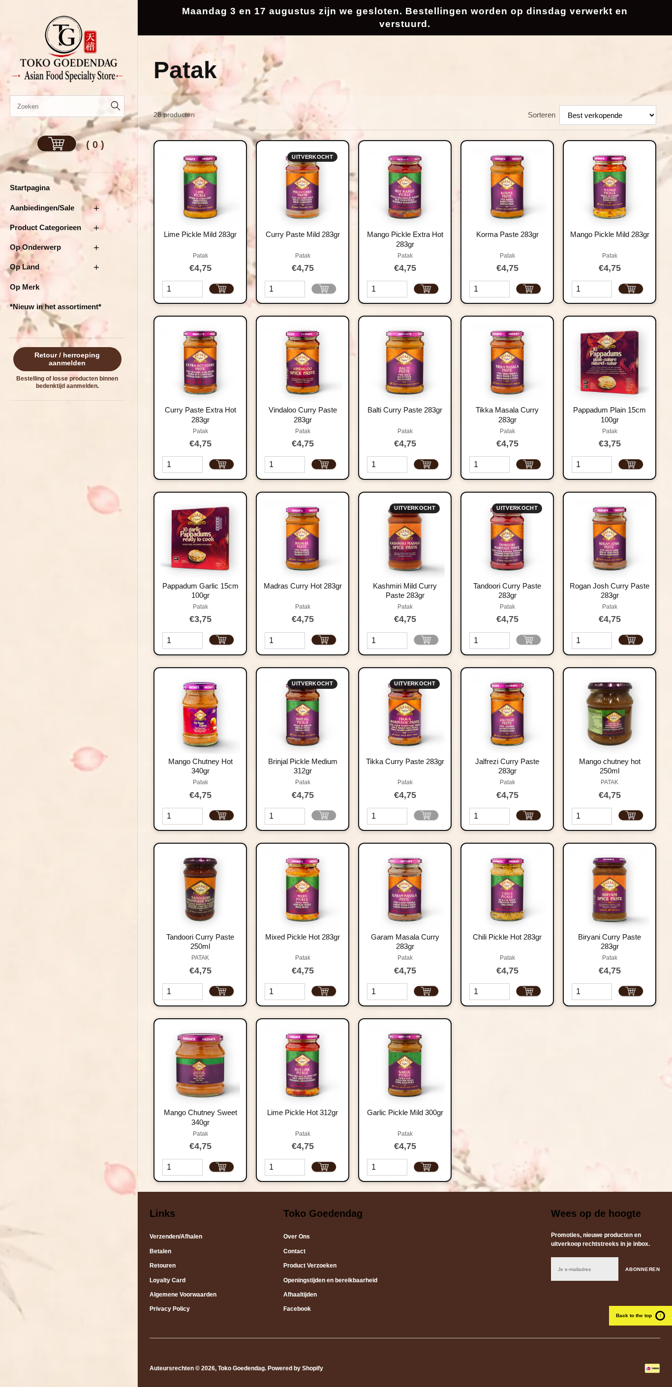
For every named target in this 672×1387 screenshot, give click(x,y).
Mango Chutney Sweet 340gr (200, 1117)
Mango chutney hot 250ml (610, 766)
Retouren (163, 1265)
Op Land (24, 267)
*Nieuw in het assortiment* (55, 306)
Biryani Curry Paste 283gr (609, 942)
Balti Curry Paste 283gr (404, 410)
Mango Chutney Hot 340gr (200, 766)
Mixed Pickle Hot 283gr (302, 937)
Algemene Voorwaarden (183, 1294)
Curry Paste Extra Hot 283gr (200, 415)
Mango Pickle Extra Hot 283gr (405, 239)
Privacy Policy (170, 1308)
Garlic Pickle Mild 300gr (405, 1112)
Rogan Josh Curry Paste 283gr (609, 591)
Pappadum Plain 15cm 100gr (609, 415)
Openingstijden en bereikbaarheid (330, 1280)
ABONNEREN (642, 1269)
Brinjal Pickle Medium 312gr (302, 766)
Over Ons (296, 1236)
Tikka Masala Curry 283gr (507, 415)
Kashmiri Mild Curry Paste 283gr (405, 591)
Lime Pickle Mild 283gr (200, 234)
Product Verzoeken (309, 1265)
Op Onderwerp (35, 247)
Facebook (297, 1308)
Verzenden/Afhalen (176, 1236)
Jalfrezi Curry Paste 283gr (507, 766)
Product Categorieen (45, 227)
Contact (294, 1251)
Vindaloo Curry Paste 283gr (303, 415)
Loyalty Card (167, 1280)
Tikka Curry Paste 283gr (405, 761)
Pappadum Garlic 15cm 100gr (200, 591)
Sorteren (541, 115)
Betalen (160, 1251)
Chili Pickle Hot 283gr (507, 937)
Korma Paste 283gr (507, 234)
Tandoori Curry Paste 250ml (200, 942)
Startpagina (30, 187)
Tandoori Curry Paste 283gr (507, 591)
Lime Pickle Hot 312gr (302, 1112)
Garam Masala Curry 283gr (405, 942)
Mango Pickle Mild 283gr (609, 234)
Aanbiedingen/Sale (42, 208)
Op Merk (24, 287)
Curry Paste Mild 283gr (303, 234)
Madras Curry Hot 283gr (303, 586)
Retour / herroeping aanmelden (67, 359)
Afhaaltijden (300, 1294)
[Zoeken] (114, 106)
